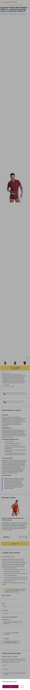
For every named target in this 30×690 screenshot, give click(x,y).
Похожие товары (12, 14)
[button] (28, 519)
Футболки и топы (12, 5)
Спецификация (4, 14)
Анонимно (6, 638)
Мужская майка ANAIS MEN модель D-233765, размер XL (13, 519)
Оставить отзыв (11, 642)
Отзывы (19, 14)
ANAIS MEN (19, 5)
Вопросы (24, 14)
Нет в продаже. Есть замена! (15, 367)
